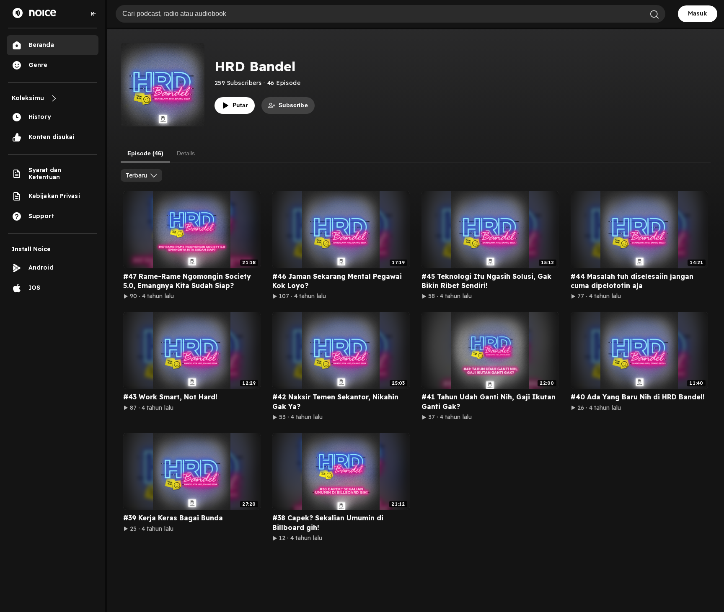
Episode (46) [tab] (145, 153)
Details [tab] (186, 153)
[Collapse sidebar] (93, 14)
